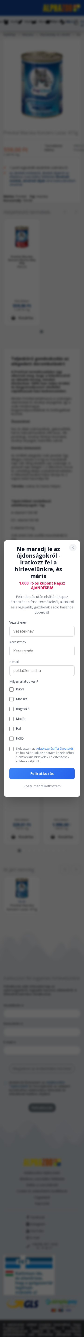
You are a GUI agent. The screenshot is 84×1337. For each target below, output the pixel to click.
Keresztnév (17, 642)
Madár (21, 719)
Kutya (20, 689)
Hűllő (20, 739)
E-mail (14, 662)
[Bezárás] (73, 547)
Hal (18, 729)
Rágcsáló (23, 709)
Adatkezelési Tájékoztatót (54, 748)
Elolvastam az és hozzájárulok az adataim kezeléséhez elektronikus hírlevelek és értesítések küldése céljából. (45, 754)
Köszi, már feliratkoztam (42, 786)
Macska (22, 699)
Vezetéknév (18, 623)
